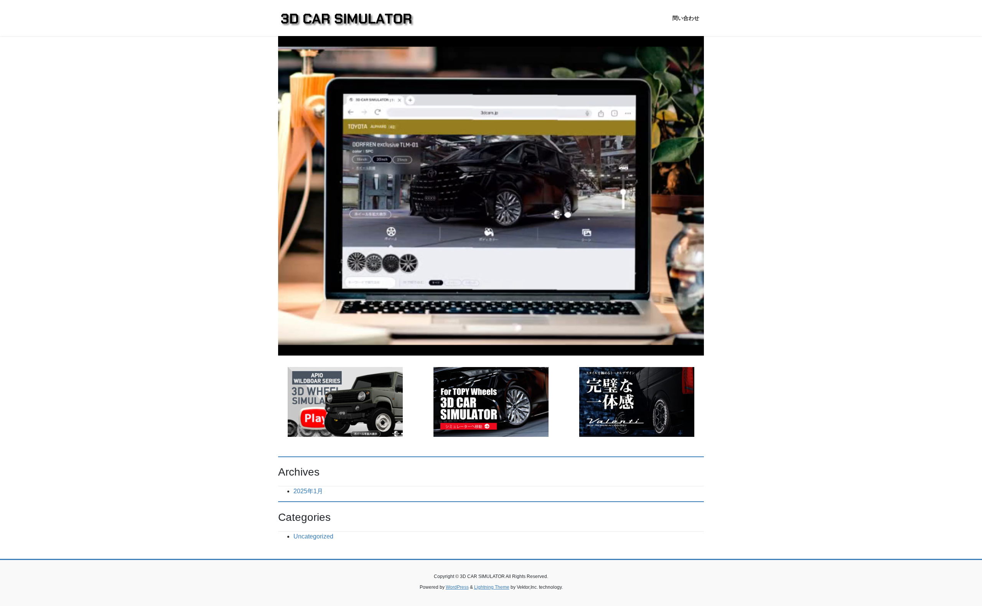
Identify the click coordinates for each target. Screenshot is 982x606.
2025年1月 (308, 491)
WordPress (457, 587)
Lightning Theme (491, 587)
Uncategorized (313, 536)
